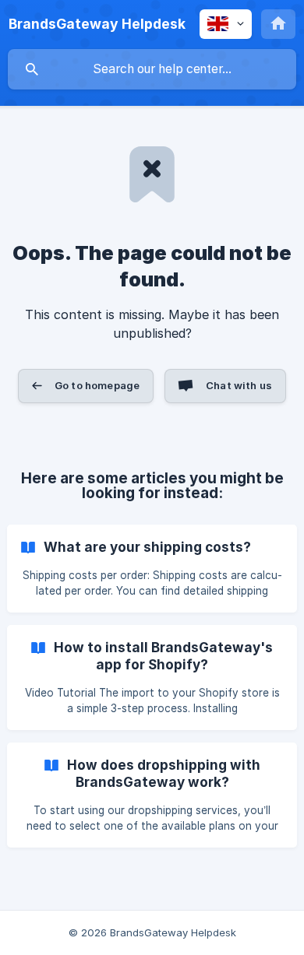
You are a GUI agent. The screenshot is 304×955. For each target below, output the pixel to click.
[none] (97, 24)
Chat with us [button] (239, 385)
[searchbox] (152, 69)
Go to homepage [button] (97, 385)
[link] (152, 569)
